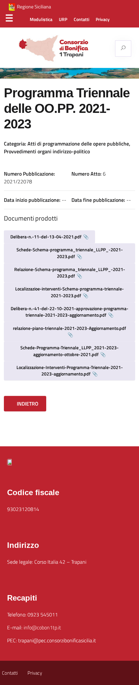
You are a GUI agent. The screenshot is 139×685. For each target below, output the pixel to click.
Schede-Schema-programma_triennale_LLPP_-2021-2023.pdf (69, 252)
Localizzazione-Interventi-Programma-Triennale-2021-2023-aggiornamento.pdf (69, 370)
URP (63, 19)
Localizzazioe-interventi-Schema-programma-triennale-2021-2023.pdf (69, 292)
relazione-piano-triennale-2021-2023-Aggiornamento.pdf (69, 328)
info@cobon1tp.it (42, 627)
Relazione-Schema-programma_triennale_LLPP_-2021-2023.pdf (69, 272)
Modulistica (41, 19)
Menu (9, 20)
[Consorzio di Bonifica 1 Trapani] (66, 48)
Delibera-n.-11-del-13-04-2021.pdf (45, 236)
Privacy (103, 19)
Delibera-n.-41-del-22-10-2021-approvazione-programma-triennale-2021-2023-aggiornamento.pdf (69, 311)
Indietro (27, 404)
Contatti (81, 19)
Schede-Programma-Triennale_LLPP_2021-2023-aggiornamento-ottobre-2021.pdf (69, 350)
